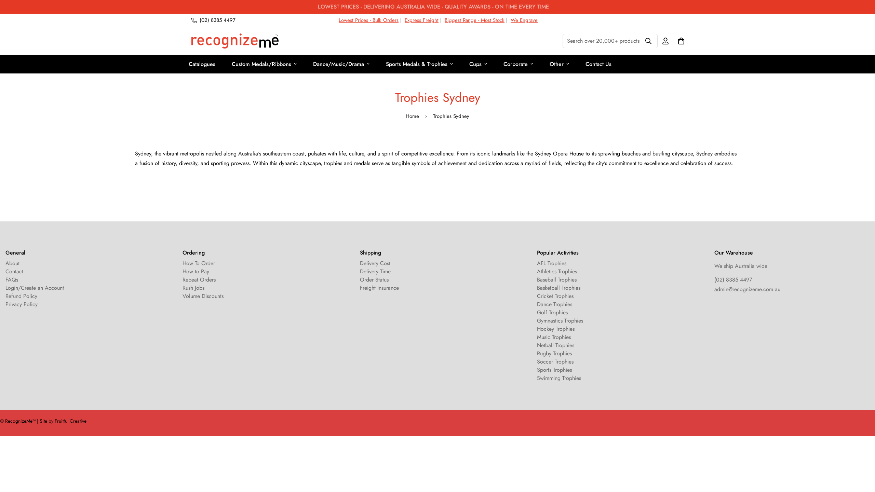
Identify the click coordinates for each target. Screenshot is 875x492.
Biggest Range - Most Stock (474, 20)
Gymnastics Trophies (560, 321)
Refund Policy (21, 296)
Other (557, 64)
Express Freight (422, 20)
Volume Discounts (203, 296)
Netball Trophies (555, 345)
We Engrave (524, 20)
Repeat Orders (199, 280)
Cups (475, 64)
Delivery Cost (375, 263)
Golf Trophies (552, 312)
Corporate (515, 64)
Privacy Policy (21, 304)
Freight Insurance (379, 288)
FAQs (11, 280)
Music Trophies (554, 337)
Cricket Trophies (555, 296)
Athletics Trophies (557, 271)
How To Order (199, 263)
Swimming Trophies (559, 378)
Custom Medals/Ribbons (261, 64)
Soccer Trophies (555, 362)
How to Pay (196, 271)
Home (412, 116)
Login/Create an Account (34, 288)
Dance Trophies (554, 304)
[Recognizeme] (235, 41)
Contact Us (598, 64)
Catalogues (202, 64)
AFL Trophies (551, 263)
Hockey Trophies (556, 329)
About (12, 263)
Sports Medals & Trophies (416, 64)
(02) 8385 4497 (733, 280)
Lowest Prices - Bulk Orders (369, 20)
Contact (14, 271)
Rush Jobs (193, 288)
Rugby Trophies (554, 353)
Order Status (374, 280)
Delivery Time (375, 271)
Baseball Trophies (557, 280)
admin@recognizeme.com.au (747, 289)
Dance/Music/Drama (338, 64)
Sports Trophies (554, 370)
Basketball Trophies (558, 288)
